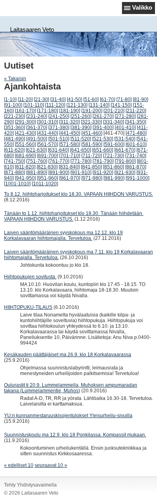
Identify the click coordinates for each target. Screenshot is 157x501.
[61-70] (107, 99)
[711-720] (91, 155)
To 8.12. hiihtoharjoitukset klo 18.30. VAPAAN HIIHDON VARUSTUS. (78, 194)
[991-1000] (137, 178)
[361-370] (36, 127)
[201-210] (113, 111)
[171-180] (47, 111)
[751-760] (36, 161)
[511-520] (80, 139)
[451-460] (91, 133)
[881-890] (36, 172)
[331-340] (113, 122)
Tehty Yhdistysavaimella (30, 485)
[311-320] (69, 122)
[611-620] (14, 150)
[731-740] (135, 155)
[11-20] (25, 99)
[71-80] (124, 99)
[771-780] (80, 161)
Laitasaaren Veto (32, 29)
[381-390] (80, 127)
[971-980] (91, 178)
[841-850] (91, 167)
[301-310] (47, 122)
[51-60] (91, 99)
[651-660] (102, 150)
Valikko (142, 7)
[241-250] (58, 116)
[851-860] (113, 167)
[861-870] (135, 167)
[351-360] (14, 127)
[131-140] (99, 105)
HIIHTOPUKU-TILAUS (28, 307)
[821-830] (47, 167)
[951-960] (47, 178)
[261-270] (103, 116)
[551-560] (25, 144)
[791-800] (125, 161)
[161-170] (25, 111)
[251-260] (80, 116)
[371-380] (58, 127)
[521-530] (102, 139)
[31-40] (58, 99)
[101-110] (33, 105)
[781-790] (103, 161)
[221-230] (14, 116)
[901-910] (80, 172)
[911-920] (103, 172)
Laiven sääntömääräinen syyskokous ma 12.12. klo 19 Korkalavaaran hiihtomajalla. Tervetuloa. (63, 235)
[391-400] (103, 127)
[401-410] (125, 127)
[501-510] (58, 139)
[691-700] (47, 155)
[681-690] (25, 155)
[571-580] (69, 144)
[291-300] (25, 122)
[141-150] (121, 105)
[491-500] (36, 139)
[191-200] (91, 111)
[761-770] (58, 161)
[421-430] (25, 133)
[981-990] (113, 178)
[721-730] (113, 155)
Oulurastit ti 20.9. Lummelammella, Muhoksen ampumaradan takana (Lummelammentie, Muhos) (70, 387)
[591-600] (113, 144)
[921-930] (124, 172)
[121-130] (76, 105)
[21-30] (41, 99)
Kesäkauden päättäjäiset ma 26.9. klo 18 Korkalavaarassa (67, 354)
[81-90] (140, 99)
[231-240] (36, 116)
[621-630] (36, 150)
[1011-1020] (45, 184)
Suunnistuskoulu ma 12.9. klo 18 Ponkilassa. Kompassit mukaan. (75, 435)
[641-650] (80, 150)
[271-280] (125, 116)
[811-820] (25, 167)
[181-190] (69, 111)
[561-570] (47, 144)
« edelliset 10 (18, 465)
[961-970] (69, 178)
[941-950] (25, 178)
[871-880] (14, 172)
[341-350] (135, 122)
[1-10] (10, 99)
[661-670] (124, 150)
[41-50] (74, 99)
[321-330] (91, 122)
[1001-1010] (17, 184)
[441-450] (69, 133)
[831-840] (69, 167)
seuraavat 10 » (51, 465)
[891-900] (58, 172)
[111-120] (55, 105)
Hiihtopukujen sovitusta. (30, 277)
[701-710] (69, 155)
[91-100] (13, 105)
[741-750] (14, 161)
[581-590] (91, 144)
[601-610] (136, 144)
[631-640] (58, 150)
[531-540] (124, 139)
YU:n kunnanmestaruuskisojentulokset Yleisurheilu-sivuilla (68, 415)
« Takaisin (15, 78)
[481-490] (14, 139)
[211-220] (136, 111)
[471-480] (136, 133)
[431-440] (47, 133)
